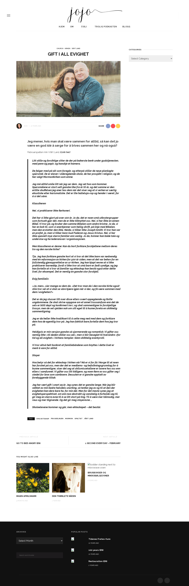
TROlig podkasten (106, 27)
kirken (67, 48)
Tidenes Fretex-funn (99, 539)
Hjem (62, 27)
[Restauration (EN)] (72, 561)
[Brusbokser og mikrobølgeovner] (104, 465)
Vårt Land (76, 48)
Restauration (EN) (98, 561)
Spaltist (78, 419)
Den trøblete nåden (64, 496)
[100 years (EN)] (72, 550)
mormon (69, 419)
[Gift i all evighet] (68, 88)
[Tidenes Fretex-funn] (72, 539)
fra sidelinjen (57, 419)
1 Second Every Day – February (103, 443)
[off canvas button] (8, 15)
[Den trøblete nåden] (68, 477)
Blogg (126, 27)
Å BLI (84, 27)
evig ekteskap (43, 419)
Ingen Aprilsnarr (26, 496)
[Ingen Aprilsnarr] (32, 477)
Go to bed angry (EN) (28, 443)
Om (72, 27)
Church (60, 48)
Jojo (26, 126)
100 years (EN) (96, 550)
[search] (181, 15)
